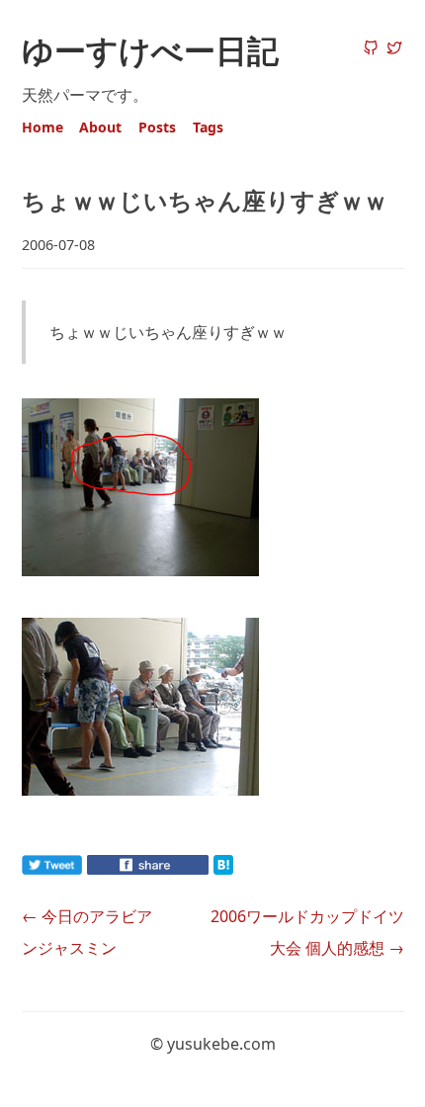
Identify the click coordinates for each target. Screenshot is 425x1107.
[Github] (371, 49)
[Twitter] (394, 49)
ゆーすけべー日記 (150, 50)
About (100, 127)
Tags (208, 127)
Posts (157, 127)
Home (42, 127)
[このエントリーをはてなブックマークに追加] (255, 869)
